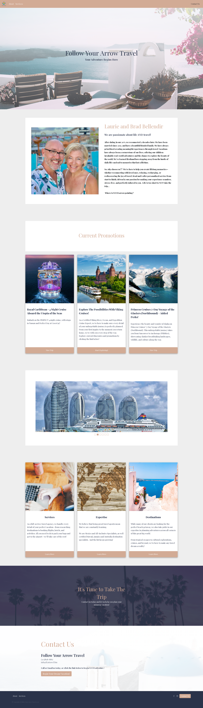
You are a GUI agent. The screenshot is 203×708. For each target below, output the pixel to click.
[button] (11, 4)
